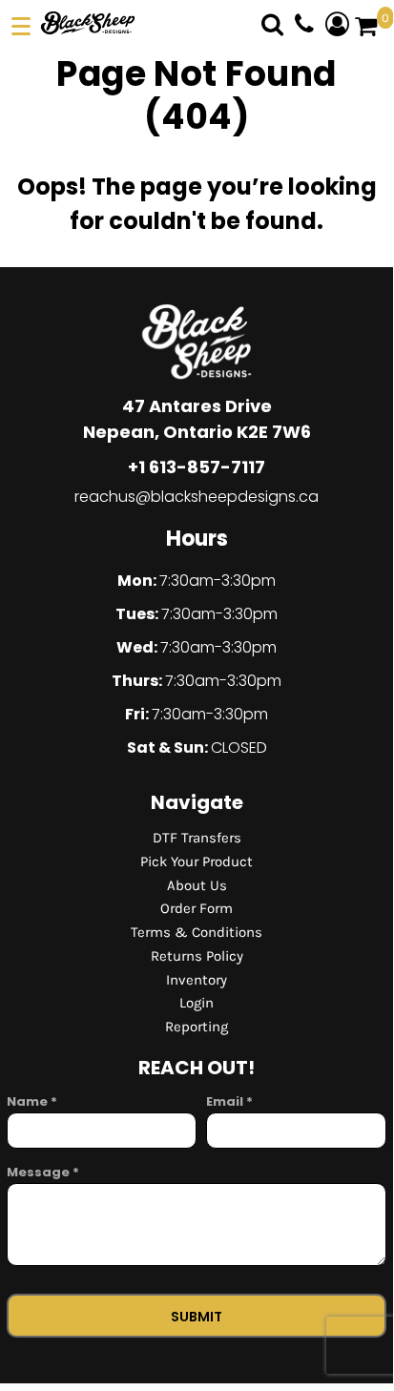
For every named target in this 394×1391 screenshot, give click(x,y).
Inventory (196, 979)
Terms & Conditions (196, 932)
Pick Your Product (196, 861)
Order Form (196, 908)
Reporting (196, 1026)
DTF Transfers (197, 837)
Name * (32, 1101)
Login (196, 1002)
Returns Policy (197, 956)
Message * (43, 1172)
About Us (197, 885)
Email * (229, 1101)
